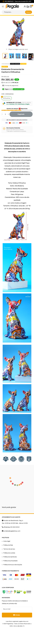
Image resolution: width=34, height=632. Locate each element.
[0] (30, 6)
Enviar (17, 615)
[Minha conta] (25, 6)
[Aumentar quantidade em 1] (8, 114)
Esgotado (21, 114)
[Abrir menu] (3, 6)
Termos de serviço (9, 549)
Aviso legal (6, 541)
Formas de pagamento (11, 85)
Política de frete (8, 545)
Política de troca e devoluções (12, 564)
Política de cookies (9, 553)
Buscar (28, 12)
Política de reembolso (10, 557)
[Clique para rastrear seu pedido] (28, 6)
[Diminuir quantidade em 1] (2, 114)
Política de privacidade (10, 560)
